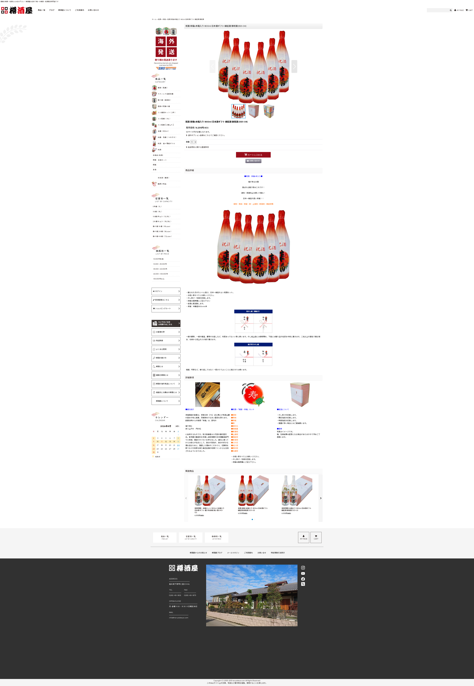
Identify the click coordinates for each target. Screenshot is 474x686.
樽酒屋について (64, 10)
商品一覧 (41, 10)
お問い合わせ (93, 10)
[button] (212, 66)
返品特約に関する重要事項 (198, 147)
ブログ (52, 10)
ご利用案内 (79, 10)
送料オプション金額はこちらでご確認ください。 (207, 135)
